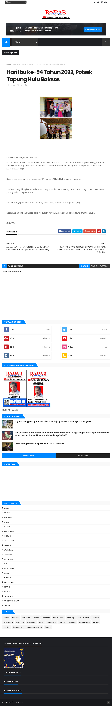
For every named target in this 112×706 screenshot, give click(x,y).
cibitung (7, 536)
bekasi (6, 522)
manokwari (9, 568)
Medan (6, 573)
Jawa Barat (8, 550)
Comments (83, 456)
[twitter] (94, 2)
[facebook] (90, 2)
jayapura (8, 555)
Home (8, 64)
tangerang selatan (12, 601)
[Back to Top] (108, 702)
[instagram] (101, 2)
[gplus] (105, 2)
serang (7, 587)
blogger (84, 266)
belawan (7, 527)
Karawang (8, 559)
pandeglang (9, 582)
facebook (104, 266)
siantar (7, 592)
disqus (94, 266)
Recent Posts (29, 456)
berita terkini (9, 531)
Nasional (8, 578)
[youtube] (98, 2)
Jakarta (7, 545)
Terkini (7, 605)
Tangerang (8, 596)
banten (7, 513)
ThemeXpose (17, 702)
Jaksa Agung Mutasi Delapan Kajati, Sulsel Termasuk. (39, 443)
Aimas (6, 508)
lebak (6, 564)
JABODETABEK (9, 541)
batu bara (8, 517)
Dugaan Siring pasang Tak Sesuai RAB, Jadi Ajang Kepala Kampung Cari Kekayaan (52, 421)
